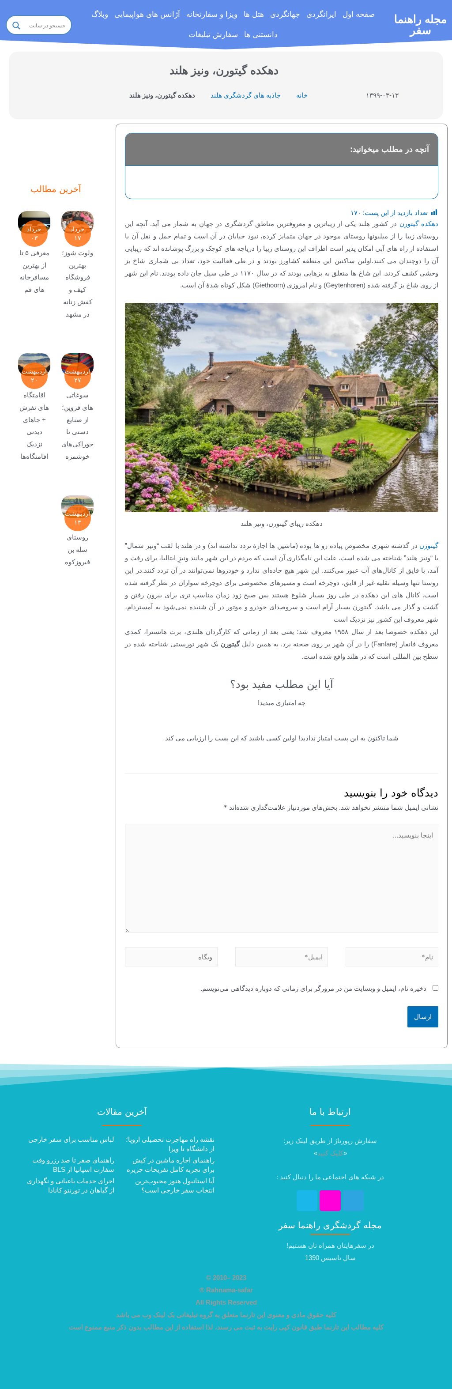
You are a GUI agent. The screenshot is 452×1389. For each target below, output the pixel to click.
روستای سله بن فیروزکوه (77, 549)
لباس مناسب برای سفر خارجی (71, 1139)
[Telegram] (353, 1201)
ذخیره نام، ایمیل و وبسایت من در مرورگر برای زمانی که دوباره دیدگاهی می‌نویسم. (313, 988)
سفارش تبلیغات (213, 34)
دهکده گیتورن (418, 223)
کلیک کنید (330, 1153)
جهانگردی (285, 14)
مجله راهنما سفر (420, 24)
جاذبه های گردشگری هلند (246, 95)
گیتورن (428, 545)
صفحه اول (359, 14)
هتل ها (254, 14)
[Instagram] (330, 1201)
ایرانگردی (321, 14)
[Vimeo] (307, 1201)
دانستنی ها (261, 34)
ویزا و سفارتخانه (211, 14)
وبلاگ (99, 14)
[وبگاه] (171, 958)
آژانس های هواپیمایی (147, 14)
